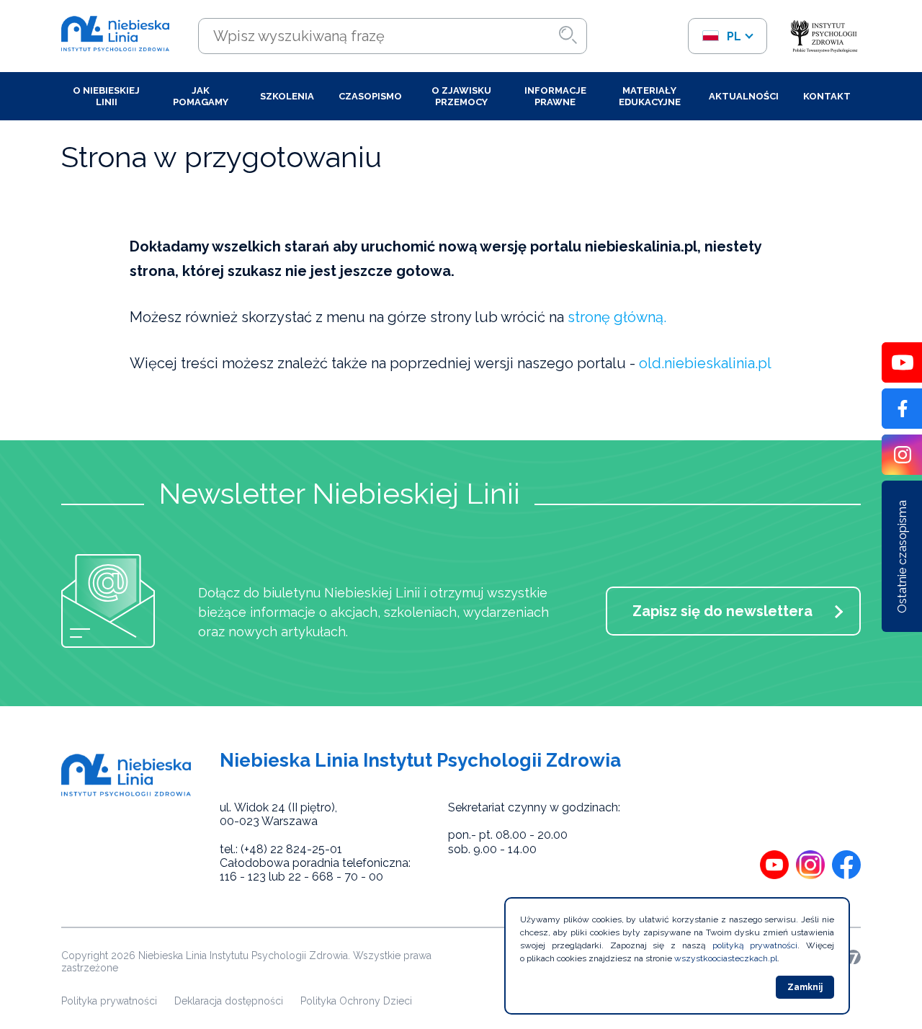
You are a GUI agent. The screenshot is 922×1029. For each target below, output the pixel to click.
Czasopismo (370, 96)
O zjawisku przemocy (461, 96)
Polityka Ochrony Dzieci (356, 1001)
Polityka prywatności (109, 1001)
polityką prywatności (755, 945)
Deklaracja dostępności (228, 1001)
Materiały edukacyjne (650, 96)
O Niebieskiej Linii (106, 96)
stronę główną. (617, 317)
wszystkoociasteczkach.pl (725, 958)
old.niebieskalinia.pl (705, 363)
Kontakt (827, 96)
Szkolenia (287, 96)
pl (732, 36)
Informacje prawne (555, 96)
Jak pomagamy (200, 96)
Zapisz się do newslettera (722, 611)
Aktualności (744, 96)
